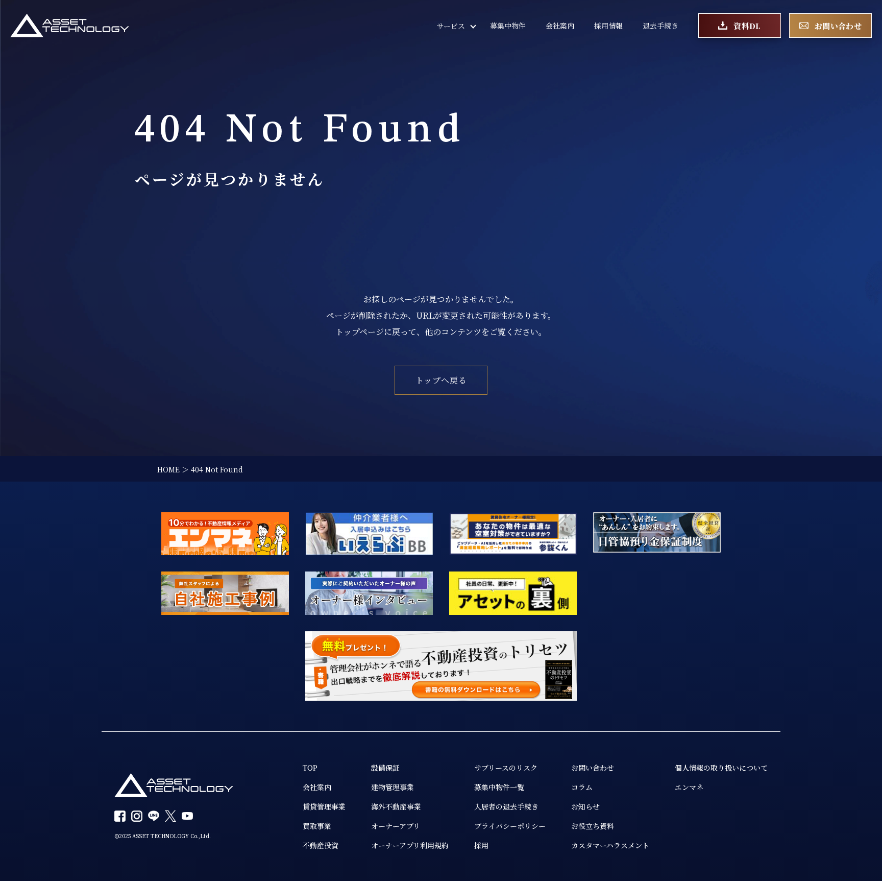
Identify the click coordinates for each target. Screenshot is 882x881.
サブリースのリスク (505, 768)
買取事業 (317, 826)
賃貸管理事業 (324, 806)
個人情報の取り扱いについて (721, 768)
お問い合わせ (592, 768)
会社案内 (560, 25)
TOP (310, 768)
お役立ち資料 (592, 826)
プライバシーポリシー (510, 826)
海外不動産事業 (396, 806)
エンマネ (689, 787)
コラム (582, 787)
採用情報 (608, 25)
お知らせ (585, 806)
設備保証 (385, 768)
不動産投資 (320, 845)
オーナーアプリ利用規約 (410, 845)
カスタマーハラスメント (610, 845)
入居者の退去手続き (506, 806)
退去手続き (660, 25)
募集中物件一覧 (499, 787)
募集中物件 (508, 25)
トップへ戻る (441, 380)
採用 (481, 845)
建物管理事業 (392, 787)
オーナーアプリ (395, 826)
